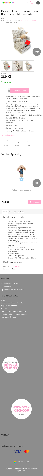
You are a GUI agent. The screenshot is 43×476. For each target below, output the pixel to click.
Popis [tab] (5, 212)
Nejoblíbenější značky (9, 306)
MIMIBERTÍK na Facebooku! (14, 290)
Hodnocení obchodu (8, 317)
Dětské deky (16, 266)
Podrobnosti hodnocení (29, 20)
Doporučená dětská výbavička (12, 303)
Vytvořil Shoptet (23, 462)
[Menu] (38, 3)
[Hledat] (26, 3)
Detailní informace (8, 135)
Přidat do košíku (21, 90)
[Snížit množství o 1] (9, 91)
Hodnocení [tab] (12, 212)
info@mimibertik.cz (11, 283)
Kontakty (4, 308)
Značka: (10, 22)
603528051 (8, 286)
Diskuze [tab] (21, 212)
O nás (3, 300)
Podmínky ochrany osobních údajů (14, 314)
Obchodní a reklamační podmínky (13, 311)
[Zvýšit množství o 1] (9, 89)
